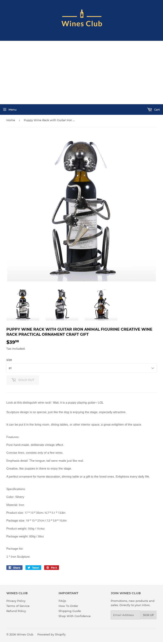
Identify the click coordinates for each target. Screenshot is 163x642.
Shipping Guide (70, 611)
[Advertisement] (81, 72)
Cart (156, 109)
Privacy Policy (15, 600)
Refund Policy (16, 611)
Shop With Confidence (75, 616)
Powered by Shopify (51, 634)
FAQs (62, 600)
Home (10, 120)
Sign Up (148, 615)
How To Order (68, 606)
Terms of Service (18, 606)
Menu (12, 109)
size (9, 360)
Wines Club (25, 634)
